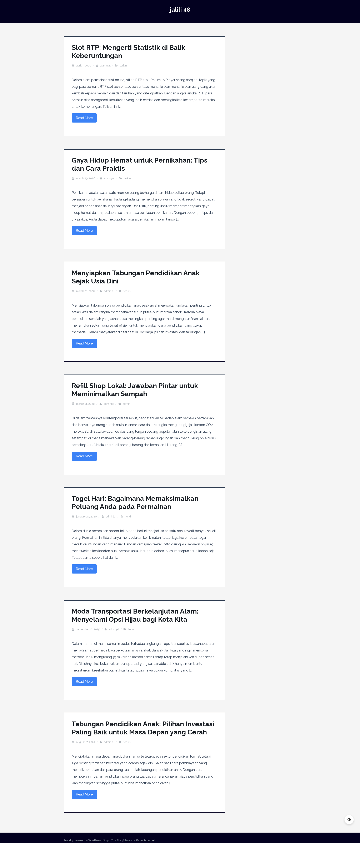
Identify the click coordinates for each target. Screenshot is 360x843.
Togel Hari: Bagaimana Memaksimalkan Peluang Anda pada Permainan (135, 502)
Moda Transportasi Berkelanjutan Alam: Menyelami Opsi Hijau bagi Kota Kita (135, 615)
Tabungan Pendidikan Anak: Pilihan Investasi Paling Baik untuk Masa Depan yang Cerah (143, 728)
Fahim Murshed (145, 840)
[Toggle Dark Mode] (349, 819)
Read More (84, 118)
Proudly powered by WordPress (82, 840)
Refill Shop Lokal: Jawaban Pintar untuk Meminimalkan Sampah (135, 389)
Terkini (124, 65)
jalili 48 (180, 9)
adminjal (105, 65)
